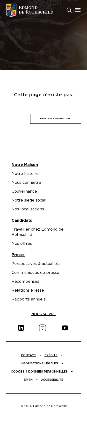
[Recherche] (69, 9)
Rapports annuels (29, 299)
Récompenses (25, 281)
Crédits (51, 355)
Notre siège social (29, 200)
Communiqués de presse (35, 273)
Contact (28, 355)
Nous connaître (26, 182)
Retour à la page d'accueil (55, 119)
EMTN (28, 379)
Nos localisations (28, 209)
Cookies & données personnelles (39, 371)
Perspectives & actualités (36, 264)
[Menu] (77, 9)
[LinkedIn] (21, 328)
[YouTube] (65, 328)
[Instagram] (42, 328)
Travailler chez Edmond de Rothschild (38, 232)
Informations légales (39, 363)
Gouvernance (24, 191)
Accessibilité (52, 379)
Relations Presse (28, 290)
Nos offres (22, 243)
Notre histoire (25, 174)
